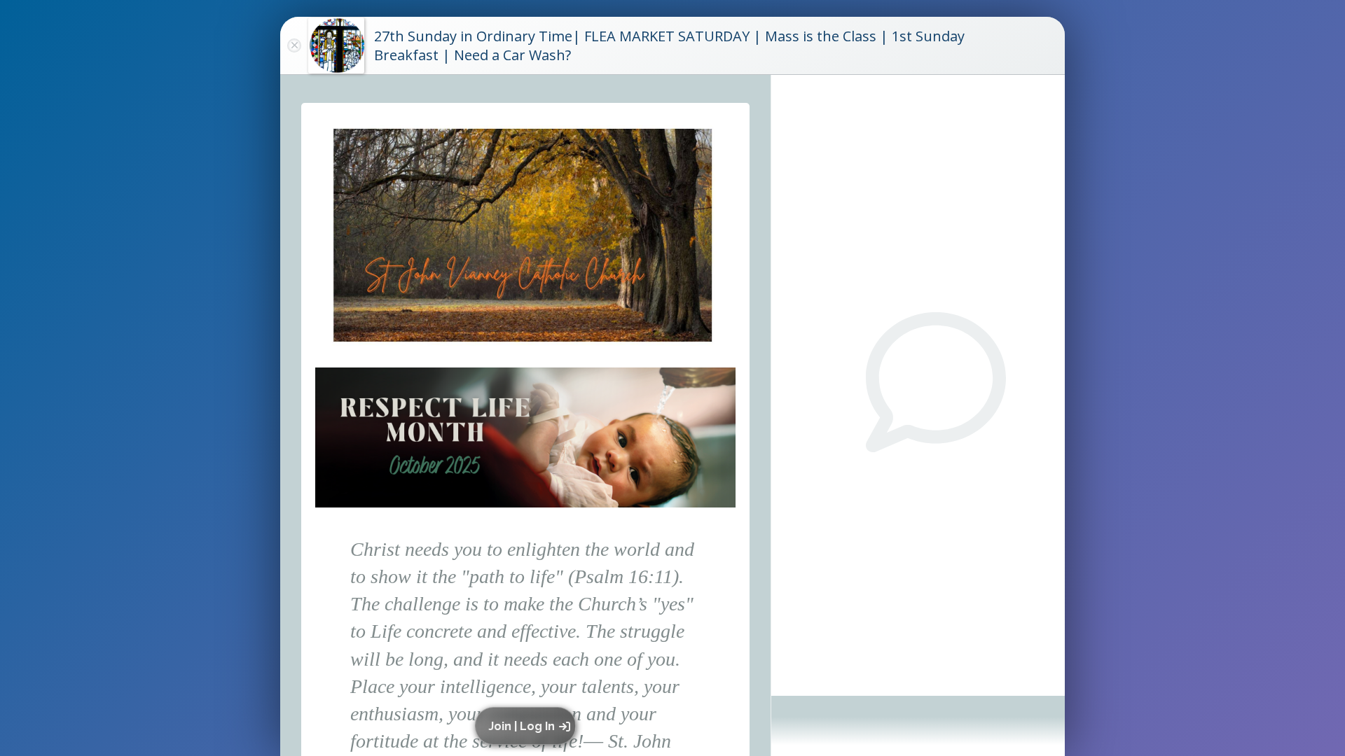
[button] (528, 726)
